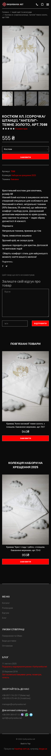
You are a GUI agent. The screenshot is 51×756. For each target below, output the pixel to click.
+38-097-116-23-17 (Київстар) (16, 695)
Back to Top (25, 744)
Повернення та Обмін (12, 636)
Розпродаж (7, 608)
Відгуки (5, 613)
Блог (4, 618)
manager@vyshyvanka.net (14, 704)
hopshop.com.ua (21, 749)
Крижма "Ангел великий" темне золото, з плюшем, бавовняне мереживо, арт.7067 (25, 425)
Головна (5, 12)
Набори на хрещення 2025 (23, 175)
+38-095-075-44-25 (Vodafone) (16, 698)
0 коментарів (21, 129)
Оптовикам (7, 646)
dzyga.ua (43, 749)
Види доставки (9, 641)
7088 (13, 171)
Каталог (6, 603)
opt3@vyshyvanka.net (12, 718)
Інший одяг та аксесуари (22, 12)
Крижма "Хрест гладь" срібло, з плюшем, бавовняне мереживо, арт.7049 (25, 548)
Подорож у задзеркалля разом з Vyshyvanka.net (24, 666)
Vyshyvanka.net (28, 739)
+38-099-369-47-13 (11, 715)
